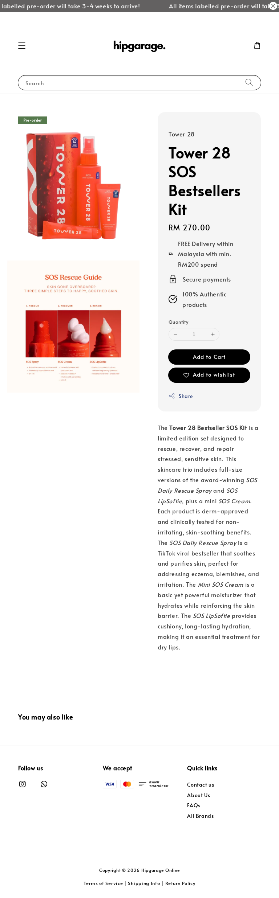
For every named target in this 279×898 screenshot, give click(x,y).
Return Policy (180, 883)
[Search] (249, 82)
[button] (22, 45)
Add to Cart (209, 356)
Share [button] (186, 396)
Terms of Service (103, 883)
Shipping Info (144, 883)
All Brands (200, 815)
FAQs (193, 805)
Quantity (178, 322)
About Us (198, 795)
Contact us (200, 785)
